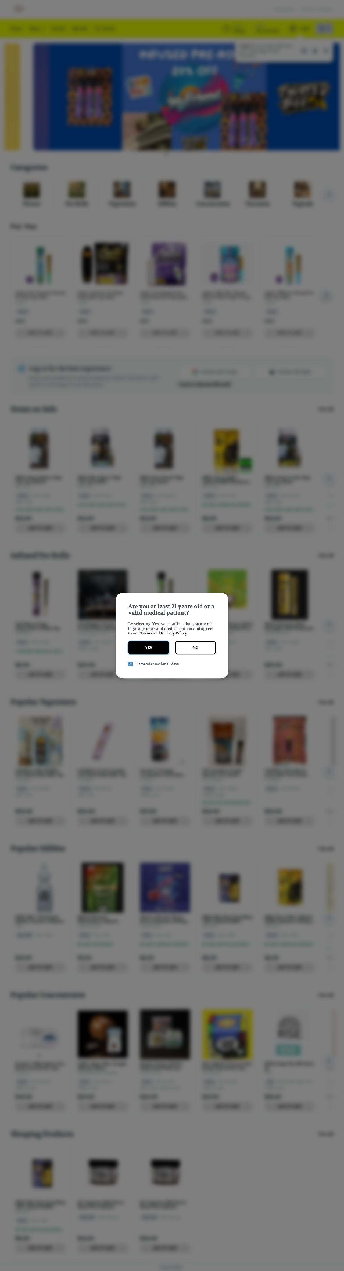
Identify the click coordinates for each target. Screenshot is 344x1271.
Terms (146, 633)
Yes (148, 647)
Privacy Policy (174, 633)
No (195, 647)
